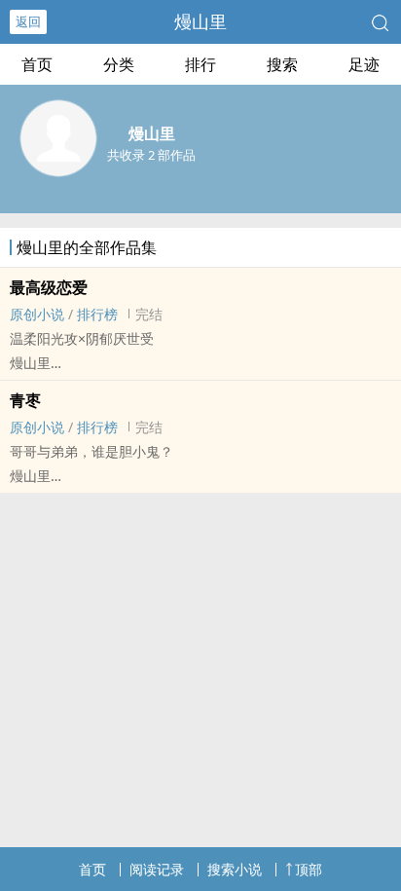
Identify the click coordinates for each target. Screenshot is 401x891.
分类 (118, 64)
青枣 (25, 400)
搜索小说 (234, 869)
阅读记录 (156, 869)
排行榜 (97, 314)
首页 (37, 64)
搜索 (282, 64)
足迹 (364, 64)
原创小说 (37, 314)
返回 (28, 21)
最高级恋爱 (49, 287)
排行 (200, 64)
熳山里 (200, 21)
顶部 (308, 869)
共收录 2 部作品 (151, 155)
